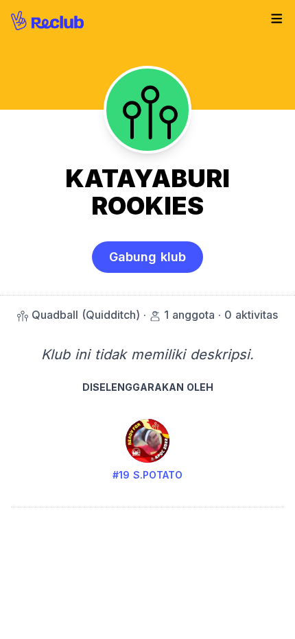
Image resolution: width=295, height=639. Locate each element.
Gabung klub (147, 257)
